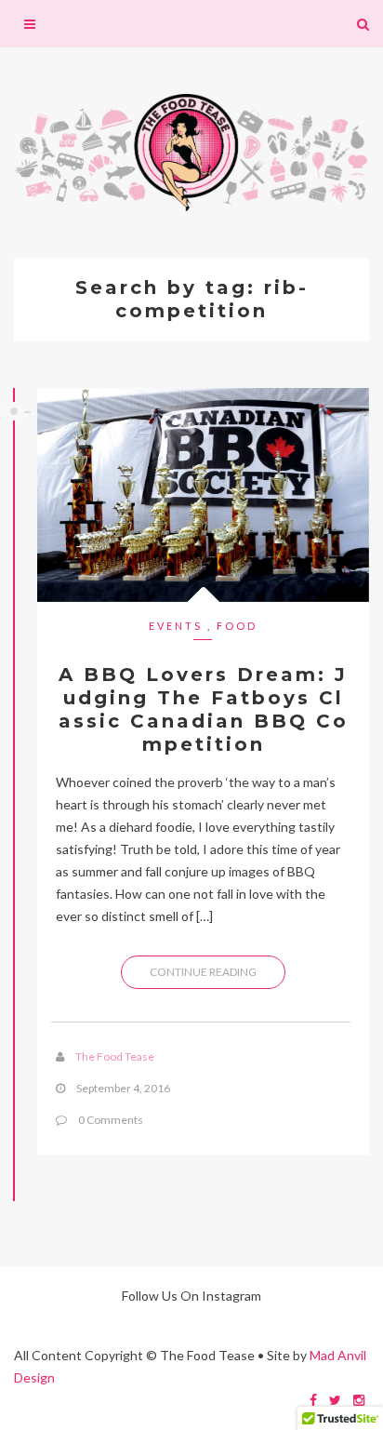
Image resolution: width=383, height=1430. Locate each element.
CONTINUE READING (203, 972)
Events (176, 626)
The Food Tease (114, 1056)
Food (237, 626)
